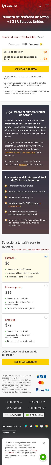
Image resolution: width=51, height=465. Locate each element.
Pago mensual (15, 44)
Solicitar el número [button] (25, 69)
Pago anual (34, 44)
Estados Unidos (28, 37)
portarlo (23, 164)
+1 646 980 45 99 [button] (37, 402)
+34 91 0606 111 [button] (13, 408)
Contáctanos (14, 415)
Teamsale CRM (28, 152)
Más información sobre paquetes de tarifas (30, 249)
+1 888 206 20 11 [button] (14, 402)
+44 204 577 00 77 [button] (37, 408)
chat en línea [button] (35, 415)
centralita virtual (12, 152)
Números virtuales (10, 37)
